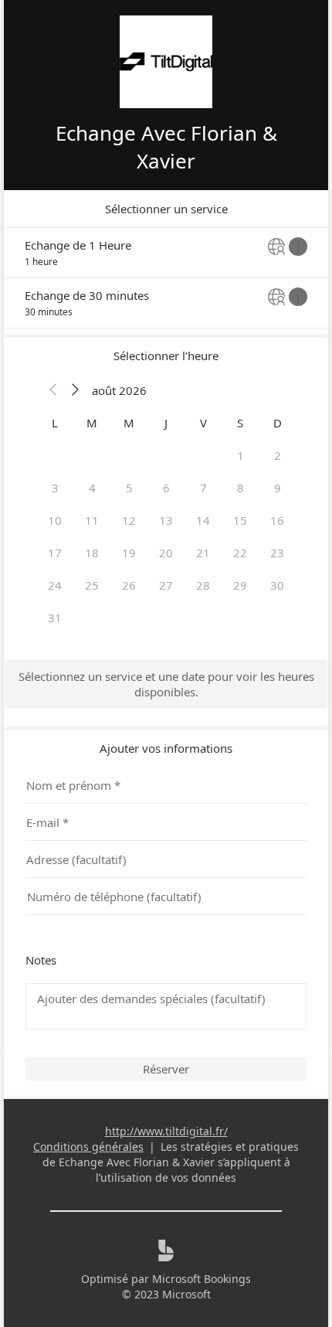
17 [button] (55, 552)
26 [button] (129, 585)
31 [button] (55, 617)
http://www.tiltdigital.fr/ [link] (166, 1131)
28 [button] (203, 585)
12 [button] (129, 520)
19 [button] (129, 552)
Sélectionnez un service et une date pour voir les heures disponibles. (166, 684)
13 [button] (166, 520)
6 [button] (166, 487)
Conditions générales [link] (88, 1146)
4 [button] (92, 487)
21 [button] (203, 552)
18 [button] (92, 552)
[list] (166, 277)
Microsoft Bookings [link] (201, 1278)
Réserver (166, 1069)
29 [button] (240, 585)
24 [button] (55, 585)
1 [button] (240, 455)
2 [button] (277, 455)
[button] (53, 390)
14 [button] (203, 520)
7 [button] (203, 487)
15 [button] (240, 520)
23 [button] (277, 552)
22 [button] (240, 552)
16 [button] (277, 520)
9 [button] (277, 487)
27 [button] (166, 585)
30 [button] (277, 585)
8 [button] (240, 487)
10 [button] (55, 520)
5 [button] (129, 487)
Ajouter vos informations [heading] (166, 748)
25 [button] (92, 585)
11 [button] (92, 520)
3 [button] (55, 487)
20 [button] (166, 552)
